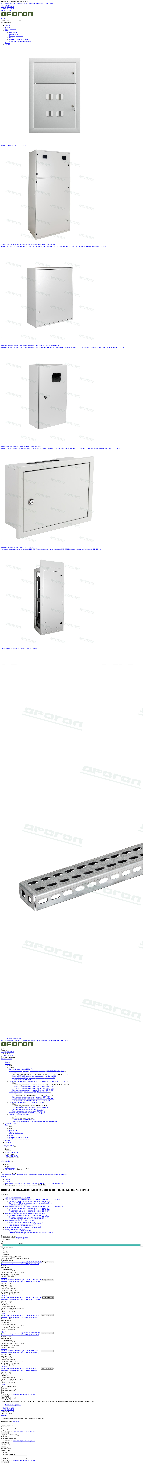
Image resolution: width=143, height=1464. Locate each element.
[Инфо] (9, 1125)
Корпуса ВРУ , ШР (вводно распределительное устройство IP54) (65, 246)
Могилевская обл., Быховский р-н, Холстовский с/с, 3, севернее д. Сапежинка (27, 3)
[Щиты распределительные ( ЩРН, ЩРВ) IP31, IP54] (43, 1102)
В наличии (6, 1239)
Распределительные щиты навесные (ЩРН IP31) (52, 549)
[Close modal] (15, 1386)
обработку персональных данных (24, 1394)
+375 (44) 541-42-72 (7, 1055)
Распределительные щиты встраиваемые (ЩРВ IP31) (18, 549)
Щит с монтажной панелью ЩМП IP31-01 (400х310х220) (20, 1370)
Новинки (6, 1255)
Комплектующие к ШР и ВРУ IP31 (12, 1040)
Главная (7, 25)
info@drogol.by (6, 5)
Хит (4, 1249)
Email (3, 1392)
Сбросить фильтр (22, 1238)
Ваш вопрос (5, 1458)
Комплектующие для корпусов (11, 1038)
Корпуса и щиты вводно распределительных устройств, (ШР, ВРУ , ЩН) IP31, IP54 (28, 244)
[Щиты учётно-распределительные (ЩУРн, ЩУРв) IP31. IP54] (50, 1092)
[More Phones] (15, 1146)
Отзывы (11, 37)
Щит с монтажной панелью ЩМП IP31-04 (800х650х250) (20, 1317)
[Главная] (17, 1046)
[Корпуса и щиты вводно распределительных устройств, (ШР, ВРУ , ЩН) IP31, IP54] (65, 1071)
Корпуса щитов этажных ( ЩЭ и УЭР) (13, 145)
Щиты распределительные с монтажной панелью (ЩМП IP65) (104, 347)
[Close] (8, 1050)
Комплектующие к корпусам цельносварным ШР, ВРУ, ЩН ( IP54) (46, 1040)
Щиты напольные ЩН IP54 (96, 246)
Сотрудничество (10, 29)
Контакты (8, 44)
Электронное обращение (13, 1405)
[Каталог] (11, 1064)
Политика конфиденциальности (19, 39)
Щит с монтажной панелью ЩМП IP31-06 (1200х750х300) (20, 1281)
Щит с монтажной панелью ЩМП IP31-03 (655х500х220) (20, 1335)
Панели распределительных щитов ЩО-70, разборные (19, 648)
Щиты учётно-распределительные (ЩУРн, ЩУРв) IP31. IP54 (21, 446)
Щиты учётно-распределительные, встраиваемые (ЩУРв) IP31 (60, 448)
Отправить (5, 1396)
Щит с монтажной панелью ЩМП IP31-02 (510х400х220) (20, 1352)
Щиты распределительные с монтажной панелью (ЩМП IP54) (63, 347)
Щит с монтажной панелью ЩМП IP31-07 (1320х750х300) (20, 1264)
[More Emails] (12, 1161)
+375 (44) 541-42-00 (7, 1052)
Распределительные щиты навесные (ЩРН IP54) (84, 549)
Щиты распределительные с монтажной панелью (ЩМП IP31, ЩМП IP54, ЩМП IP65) (30, 345)
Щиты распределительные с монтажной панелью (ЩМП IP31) (21, 347)
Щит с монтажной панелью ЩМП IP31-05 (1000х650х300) (20, 1299)
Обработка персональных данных (20, 41)
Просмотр (4, 1278)
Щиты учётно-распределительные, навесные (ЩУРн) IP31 (20, 448)
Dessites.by (15, 1421)
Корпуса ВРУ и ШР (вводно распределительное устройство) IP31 (22, 246)
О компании (13, 32)
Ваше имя (4, 1388)
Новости (7, 43)
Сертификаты (13, 34)
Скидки (5, 1251)
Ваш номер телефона (8, 1390)
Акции (5, 1253)
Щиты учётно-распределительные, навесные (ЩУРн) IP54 (100, 448)
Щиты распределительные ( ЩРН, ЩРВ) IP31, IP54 (18, 547)
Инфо (6, 30)
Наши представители (16, 36)
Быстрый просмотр (48, 1262)
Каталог (7, 27)
